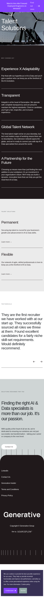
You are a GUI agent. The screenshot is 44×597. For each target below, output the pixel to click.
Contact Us (5, 477)
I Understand (9, 590)
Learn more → (6, 242)
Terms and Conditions (10, 489)
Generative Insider (8, 483)
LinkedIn (4, 471)
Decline (23, 590)
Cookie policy (25, 584)
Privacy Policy (7, 495)
